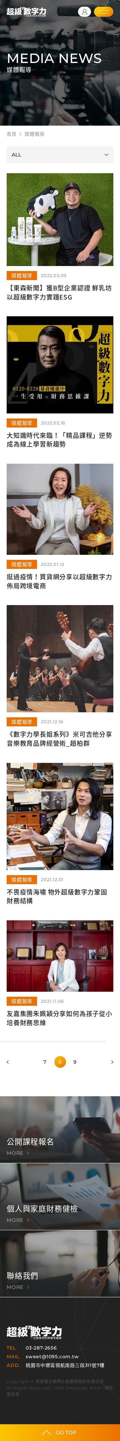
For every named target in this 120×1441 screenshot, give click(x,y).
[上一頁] (9, 1062)
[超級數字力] (34, 1332)
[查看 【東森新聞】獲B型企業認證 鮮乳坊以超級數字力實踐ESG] (60, 244)
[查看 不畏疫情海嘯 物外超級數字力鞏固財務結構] (60, 841)
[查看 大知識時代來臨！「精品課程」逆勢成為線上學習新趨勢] (60, 390)
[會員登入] (84, 12)
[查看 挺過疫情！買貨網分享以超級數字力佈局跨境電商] (60, 534)
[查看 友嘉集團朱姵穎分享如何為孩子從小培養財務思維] (60, 981)
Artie (95, 1387)
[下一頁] (110, 1062)
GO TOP (66, 1432)
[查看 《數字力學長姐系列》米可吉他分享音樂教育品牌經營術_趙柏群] (60, 684)
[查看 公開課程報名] (60, 1129)
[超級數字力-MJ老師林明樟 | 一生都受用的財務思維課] (26, 12)
